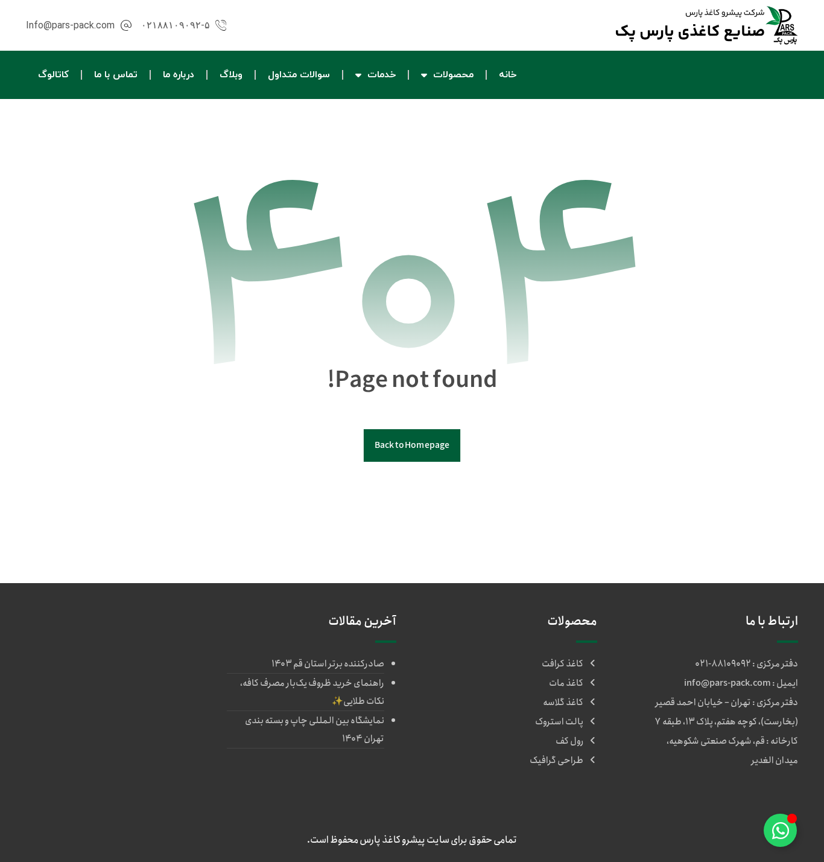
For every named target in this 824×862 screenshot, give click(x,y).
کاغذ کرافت (562, 664)
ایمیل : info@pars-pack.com (741, 683)
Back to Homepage (412, 445)
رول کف (569, 741)
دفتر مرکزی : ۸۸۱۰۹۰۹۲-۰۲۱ (746, 664)
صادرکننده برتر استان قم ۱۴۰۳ (327, 664)
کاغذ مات (566, 683)
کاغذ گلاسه (563, 702)
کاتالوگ (53, 74)
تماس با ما (116, 74)
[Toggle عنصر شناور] (780, 830)
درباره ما (178, 74)
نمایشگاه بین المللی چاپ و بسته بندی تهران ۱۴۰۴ (314, 730)
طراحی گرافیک (556, 760)
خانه (507, 74)
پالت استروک (559, 722)
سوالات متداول (299, 74)
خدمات (381, 74)
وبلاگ (231, 74)
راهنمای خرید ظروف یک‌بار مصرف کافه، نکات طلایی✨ (312, 692)
